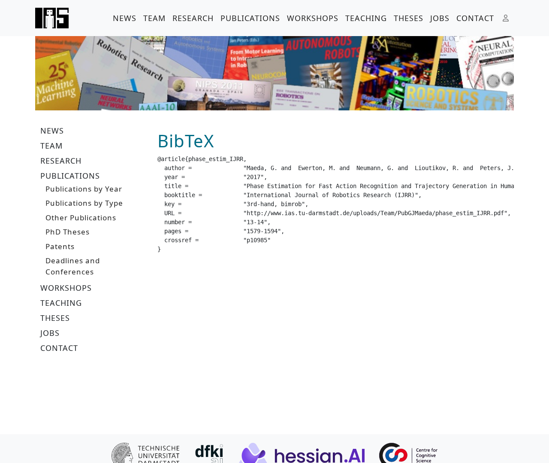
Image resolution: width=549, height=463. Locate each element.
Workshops (312, 18)
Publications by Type (84, 203)
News (124, 18)
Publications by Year (83, 189)
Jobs (439, 18)
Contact (475, 18)
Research (193, 18)
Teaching (366, 18)
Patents (60, 246)
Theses (408, 18)
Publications (250, 18)
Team (154, 18)
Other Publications (80, 217)
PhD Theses (67, 232)
